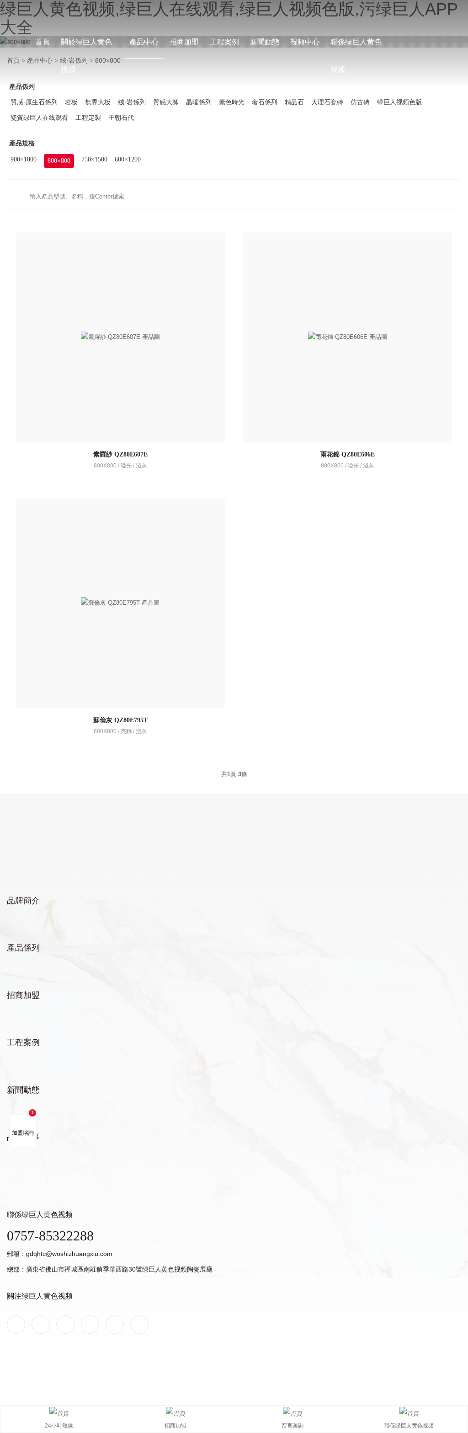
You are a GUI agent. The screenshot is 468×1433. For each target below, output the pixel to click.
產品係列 (23, 947)
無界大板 (98, 102)
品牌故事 (23, 1137)
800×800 (59, 160)
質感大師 (166, 102)
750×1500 (94, 159)
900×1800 (24, 159)
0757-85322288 (50, 1235)
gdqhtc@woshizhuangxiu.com (69, 1253)
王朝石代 (121, 117)
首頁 (42, 42)
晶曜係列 (199, 102)
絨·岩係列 (132, 102)
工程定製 (88, 117)
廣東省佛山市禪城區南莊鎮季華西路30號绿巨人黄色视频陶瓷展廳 (119, 1269)
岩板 (71, 102)
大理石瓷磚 (327, 102)
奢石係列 (264, 102)
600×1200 (128, 159)
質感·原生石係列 (34, 102)
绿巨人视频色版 (399, 102)
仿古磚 (360, 102)
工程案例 (224, 42)
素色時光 (232, 102)
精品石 (294, 102)
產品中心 (144, 42)
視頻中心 (304, 42)
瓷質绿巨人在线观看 (39, 117)
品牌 (13, 5)
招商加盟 (184, 42)
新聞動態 (264, 42)
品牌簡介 (23, 900)
